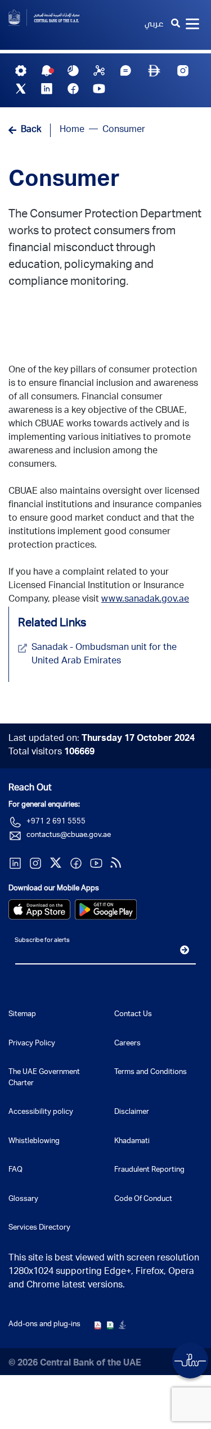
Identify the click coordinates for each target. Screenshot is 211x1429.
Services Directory (39, 1228)
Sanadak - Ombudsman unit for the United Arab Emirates (104, 655)
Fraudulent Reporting (149, 1170)
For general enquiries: (44, 805)
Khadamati (132, 1141)
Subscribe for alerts (42, 941)
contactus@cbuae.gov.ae (68, 835)
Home (72, 130)
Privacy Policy (31, 1044)
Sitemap (22, 1014)
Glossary (23, 1199)
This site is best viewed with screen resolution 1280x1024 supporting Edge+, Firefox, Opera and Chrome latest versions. (103, 1272)
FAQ (15, 1170)
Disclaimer (131, 1112)
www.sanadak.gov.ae (145, 599)
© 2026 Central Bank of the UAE (74, 1363)
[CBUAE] (52, 17)
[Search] (175, 24)
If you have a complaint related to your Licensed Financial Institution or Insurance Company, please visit (98, 586)
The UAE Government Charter (44, 1078)
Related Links (52, 624)
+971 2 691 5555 (56, 822)
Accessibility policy (40, 1112)
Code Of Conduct (143, 1199)
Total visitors (51, 752)
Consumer (64, 181)
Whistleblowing (34, 1141)
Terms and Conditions (150, 1072)
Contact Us (133, 1014)
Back (31, 130)
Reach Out (30, 788)
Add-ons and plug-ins (44, 1324)
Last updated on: (101, 739)
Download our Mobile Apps (53, 889)
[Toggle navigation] (192, 24)
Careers (127, 1044)
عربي (154, 24)
